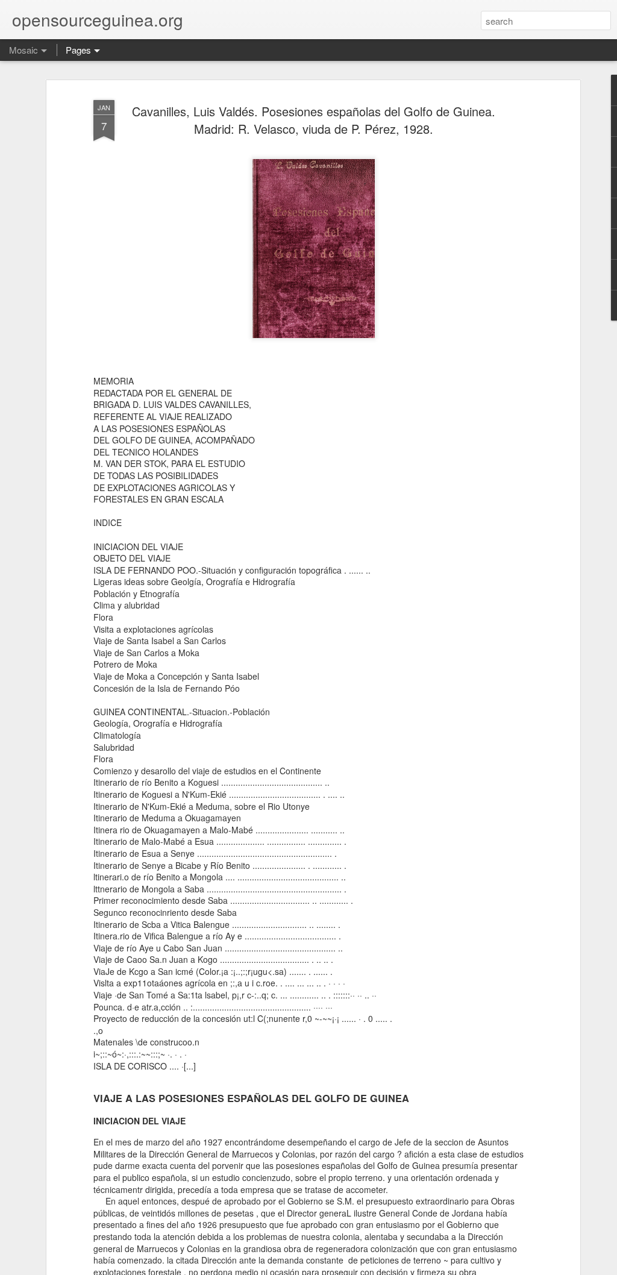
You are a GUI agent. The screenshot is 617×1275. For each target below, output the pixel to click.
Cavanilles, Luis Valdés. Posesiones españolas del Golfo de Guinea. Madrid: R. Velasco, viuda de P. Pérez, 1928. (313, 119)
